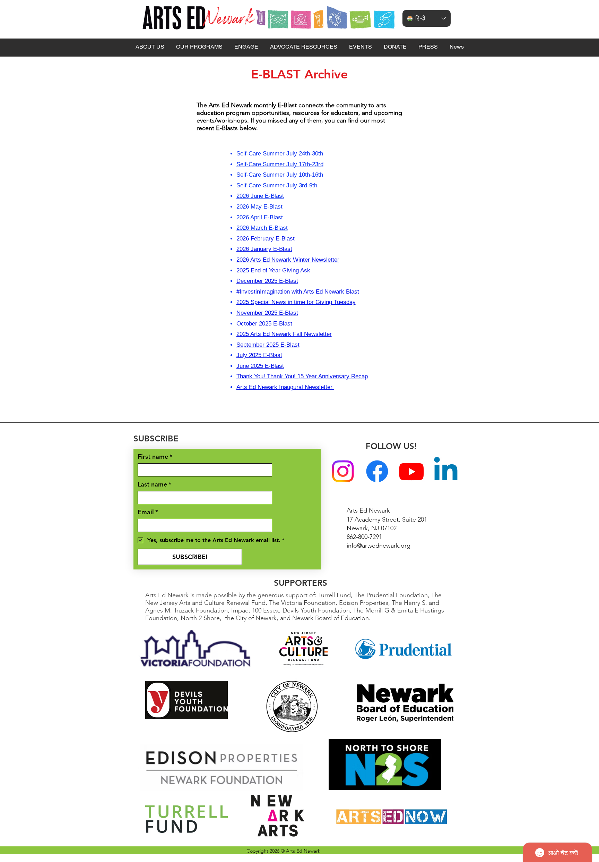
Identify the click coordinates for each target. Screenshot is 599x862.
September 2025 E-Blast (268, 344)
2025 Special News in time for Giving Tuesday (296, 302)
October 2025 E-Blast (264, 323)
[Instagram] (342, 471)
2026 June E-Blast (260, 196)
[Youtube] (411, 471)
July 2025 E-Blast (259, 355)
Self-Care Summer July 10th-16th (279, 174)
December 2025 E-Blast (267, 281)
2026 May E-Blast (259, 206)
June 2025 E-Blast (260, 366)
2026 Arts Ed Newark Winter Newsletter (287, 259)
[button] (150, 47)
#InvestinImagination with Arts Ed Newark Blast (297, 291)
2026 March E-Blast (262, 228)
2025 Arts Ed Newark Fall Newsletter (284, 334)
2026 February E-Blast (266, 238)
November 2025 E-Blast (267, 313)
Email (148, 512)
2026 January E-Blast (264, 249)
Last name (154, 484)
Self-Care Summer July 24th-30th (279, 153)
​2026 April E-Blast (259, 217)
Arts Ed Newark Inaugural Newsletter (285, 387)
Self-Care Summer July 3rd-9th (276, 185)
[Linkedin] (445, 471)
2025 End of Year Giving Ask (273, 270)
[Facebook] (377, 471)
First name (155, 456)
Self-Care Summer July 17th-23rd (279, 164)
